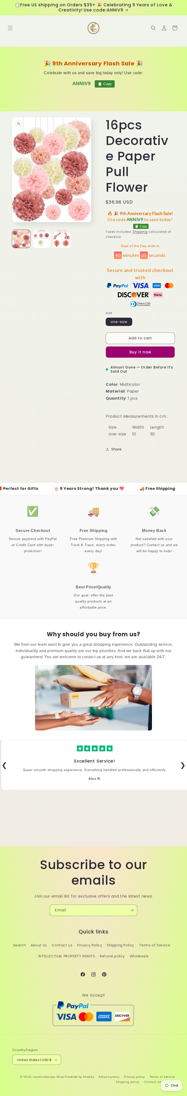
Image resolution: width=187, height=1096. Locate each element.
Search (19, 945)
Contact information (159, 1082)
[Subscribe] (131, 910)
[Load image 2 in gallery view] (42, 239)
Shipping (140, 232)
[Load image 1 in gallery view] (21, 239)
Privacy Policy (89, 945)
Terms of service (162, 1077)
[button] (10, 28)
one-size (119, 321)
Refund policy (112, 956)
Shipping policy (127, 1082)
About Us (39, 945)
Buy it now (140, 352)
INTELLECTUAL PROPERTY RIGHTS (66, 956)
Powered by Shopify (79, 1077)
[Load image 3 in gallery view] (62, 239)
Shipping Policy (120, 945)
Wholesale (139, 956)
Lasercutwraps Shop (48, 1077)
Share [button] (116, 449)
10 (134, 434)
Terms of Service (154, 945)
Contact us (62, 945)
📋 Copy (105, 84)
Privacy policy (134, 1077)
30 (152, 434)
